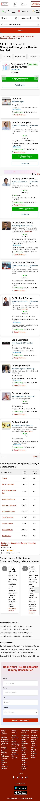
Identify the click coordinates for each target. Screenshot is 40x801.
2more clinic (17, 245)
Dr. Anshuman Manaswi (23, 262)
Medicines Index (24, 759)
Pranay (4, 478)
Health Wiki (25, 735)
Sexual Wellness (4, 752)
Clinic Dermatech (20, 340)
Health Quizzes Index (24, 749)
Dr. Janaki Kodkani (21, 393)
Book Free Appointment (20, 720)
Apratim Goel (6, 536)
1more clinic (17, 109)
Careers (33, 740)
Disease (5, 707)
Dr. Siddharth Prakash (22, 298)
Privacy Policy (33, 750)
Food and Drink (4, 759)
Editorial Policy (33, 754)
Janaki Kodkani (7, 530)
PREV (4, 456)
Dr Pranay (16, 98)
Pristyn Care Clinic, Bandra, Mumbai (20, 65)
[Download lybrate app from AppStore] (20, 794)
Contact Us (34, 737)
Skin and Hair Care (4, 748)
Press (33, 757)
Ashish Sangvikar (8, 484)
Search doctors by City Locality (15, 743)
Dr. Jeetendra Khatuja (22, 222)
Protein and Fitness (4, 744)
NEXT (35, 456)
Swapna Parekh (7, 523)
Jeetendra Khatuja (8, 499)
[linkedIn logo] (22, 778)
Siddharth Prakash (8, 511)
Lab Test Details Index (24, 768)
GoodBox (4, 768)
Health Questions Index (24, 743)
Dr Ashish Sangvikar (21, 122)
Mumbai (8, 36)
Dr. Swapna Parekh (21, 365)
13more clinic (17, 352)
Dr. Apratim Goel (20, 422)
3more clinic (17, 147)
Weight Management (5, 755)
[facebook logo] (13, 778)
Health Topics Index (23, 754)
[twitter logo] (17, 778)
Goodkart (4, 737)
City (4, 697)
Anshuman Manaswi (9, 505)
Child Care (4, 766)
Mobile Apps (33, 742)
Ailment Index (23, 763)
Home (2, 36)
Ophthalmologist (18, 36)
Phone (5, 688)
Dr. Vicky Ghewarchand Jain (25, 178)
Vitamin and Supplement (4, 740)
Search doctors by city (14, 737)
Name (5, 678)
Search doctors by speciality (14, 748)
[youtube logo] (26, 778)
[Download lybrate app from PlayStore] (20, 789)
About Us (34, 735)
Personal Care (4, 763)
